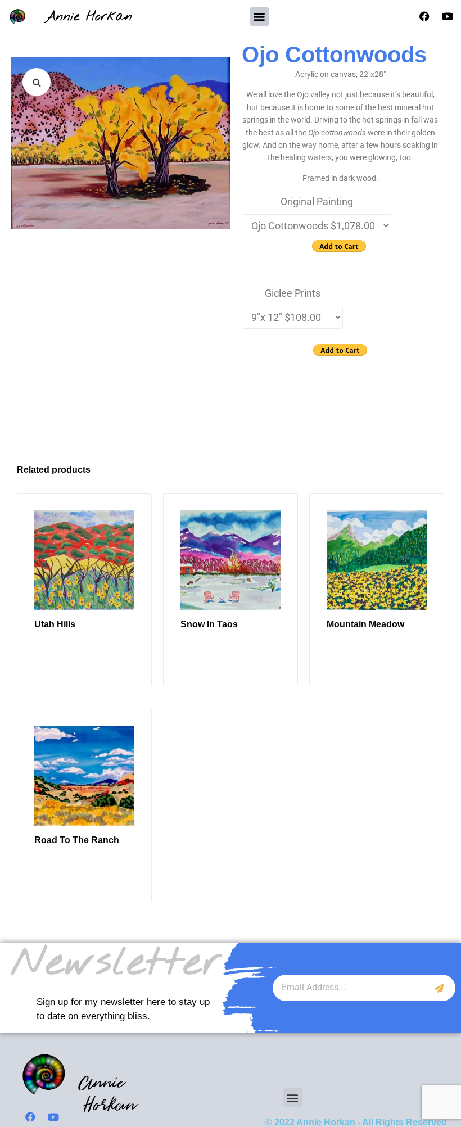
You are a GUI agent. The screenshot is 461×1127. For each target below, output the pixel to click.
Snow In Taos (209, 624)
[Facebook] (424, 16)
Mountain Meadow (365, 624)
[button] (259, 16)
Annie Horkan (88, 16)
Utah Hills (54, 624)
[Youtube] (447, 16)
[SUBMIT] (439, 988)
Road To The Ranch (76, 840)
